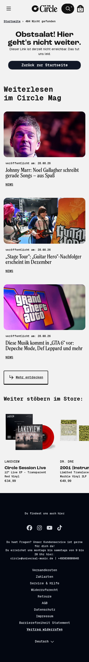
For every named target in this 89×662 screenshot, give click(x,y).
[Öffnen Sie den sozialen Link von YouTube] (49, 528)
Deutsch (42, 641)
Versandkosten (44, 570)
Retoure (45, 596)
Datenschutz (44, 609)
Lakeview (12, 461)
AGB (44, 603)
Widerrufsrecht (44, 590)
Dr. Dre (67, 461)
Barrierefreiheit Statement (44, 623)
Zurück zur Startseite (44, 65)
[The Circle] (44, 8)
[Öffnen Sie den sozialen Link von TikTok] (60, 528)
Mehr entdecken (29, 377)
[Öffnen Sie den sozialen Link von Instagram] (39, 528)
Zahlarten (44, 576)
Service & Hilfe (44, 583)
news (9, 184)
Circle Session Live (25, 468)
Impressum (44, 616)
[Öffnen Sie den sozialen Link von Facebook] (29, 528)
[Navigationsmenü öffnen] (9, 9)
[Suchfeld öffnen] (67, 8)
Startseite (12, 21)
